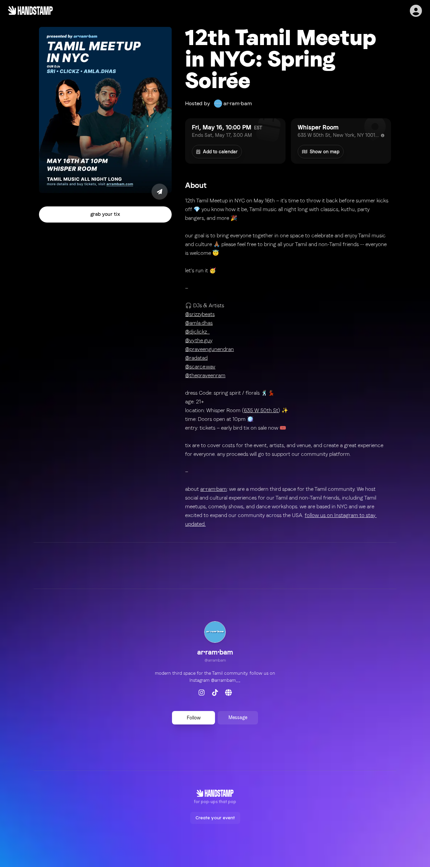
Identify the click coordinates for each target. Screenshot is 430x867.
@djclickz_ (197, 331)
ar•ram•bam (213, 489)
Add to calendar (220, 151)
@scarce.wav (200, 366)
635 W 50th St (261, 410)
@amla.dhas (199, 323)
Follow (194, 717)
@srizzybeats (200, 314)
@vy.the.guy (198, 340)
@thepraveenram (205, 375)
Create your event (215, 817)
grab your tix (105, 214)
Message (237, 717)
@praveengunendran (209, 349)
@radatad (196, 358)
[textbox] (288, 362)
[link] (215, 642)
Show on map (324, 151)
